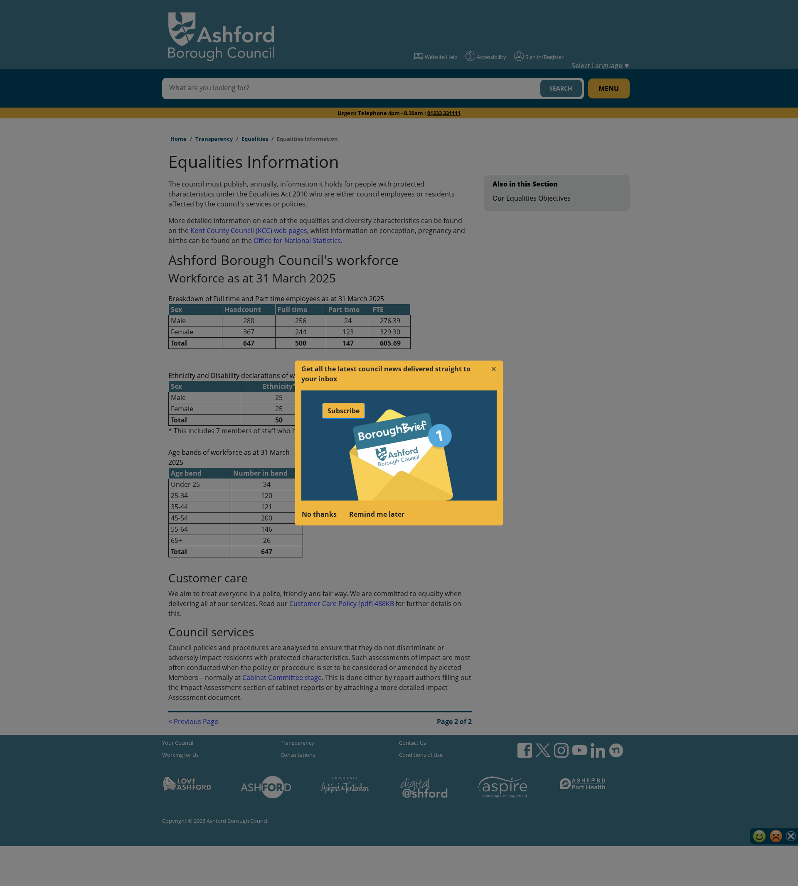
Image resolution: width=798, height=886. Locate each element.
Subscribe (344, 410)
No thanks (319, 514)
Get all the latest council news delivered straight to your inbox (385, 373)
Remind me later (376, 514)
